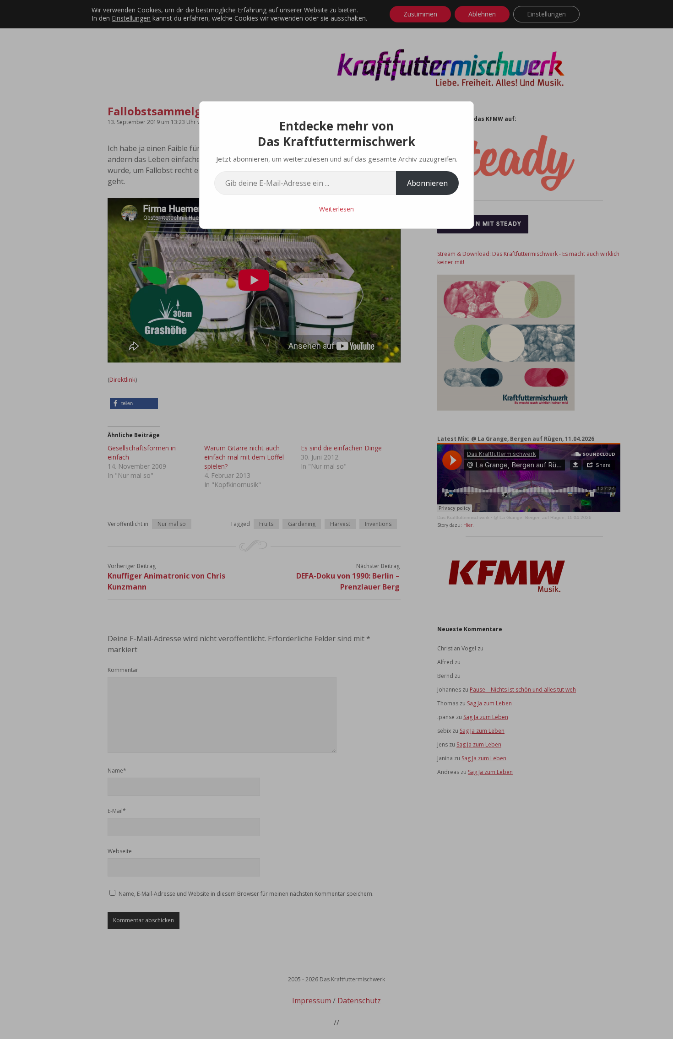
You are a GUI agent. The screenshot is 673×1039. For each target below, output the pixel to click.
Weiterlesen (336, 209)
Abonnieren (427, 183)
